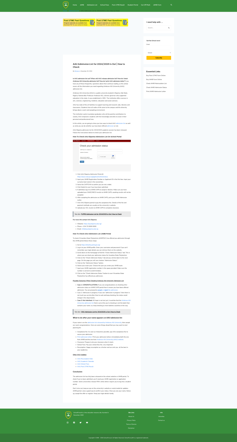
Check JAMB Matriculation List (156, 83)
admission (110, 126)
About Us (131, 416)
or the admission (108, 290)
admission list (120, 123)
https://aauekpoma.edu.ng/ (92, 224)
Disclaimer (131, 428)
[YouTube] (87, 422)
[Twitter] (80, 422)
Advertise (161, 416)
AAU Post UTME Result (85, 367)
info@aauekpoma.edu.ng (90, 229)
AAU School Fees (83, 364)
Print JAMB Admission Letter (156, 91)
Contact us (161, 420)
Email (148, 44)
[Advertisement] (102, 41)
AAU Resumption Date (85, 359)
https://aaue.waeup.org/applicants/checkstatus (92, 177)
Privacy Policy (131, 420)
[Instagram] (68, 422)
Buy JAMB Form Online (154, 79)
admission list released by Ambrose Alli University (104, 323)
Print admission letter (84, 337)
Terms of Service (131, 424)
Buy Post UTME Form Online (156, 75)
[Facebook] (74, 422)
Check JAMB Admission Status (156, 87)
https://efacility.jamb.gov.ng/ (90, 245)
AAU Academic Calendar (85, 361)
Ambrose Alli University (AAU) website (110, 340)
